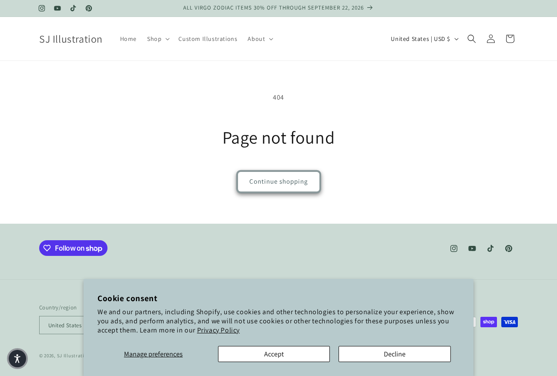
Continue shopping (278, 181)
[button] (157, 39)
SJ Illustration (74, 356)
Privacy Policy (218, 330)
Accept (274, 354)
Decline (395, 354)
